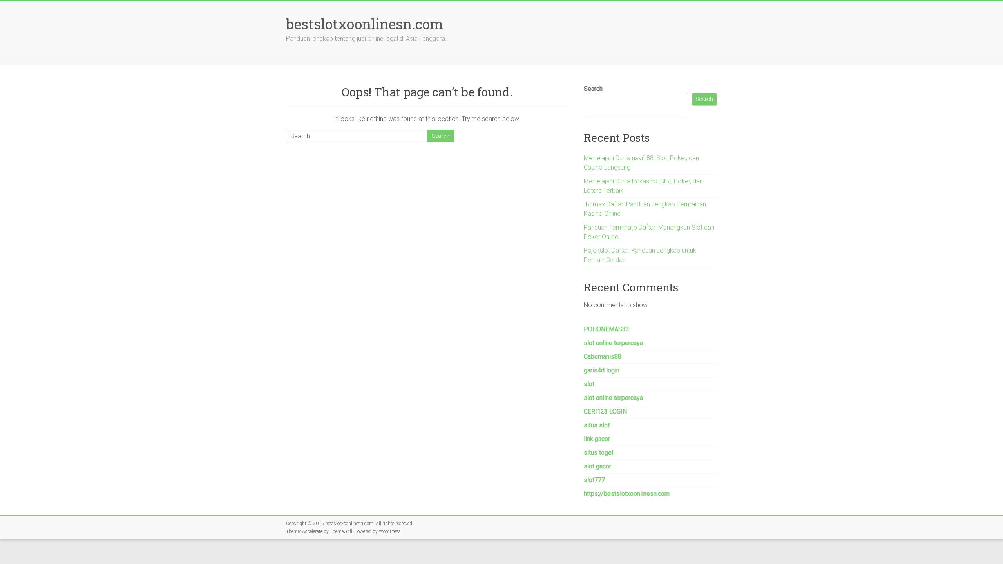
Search (593, 88)
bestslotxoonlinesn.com (364, 23)
